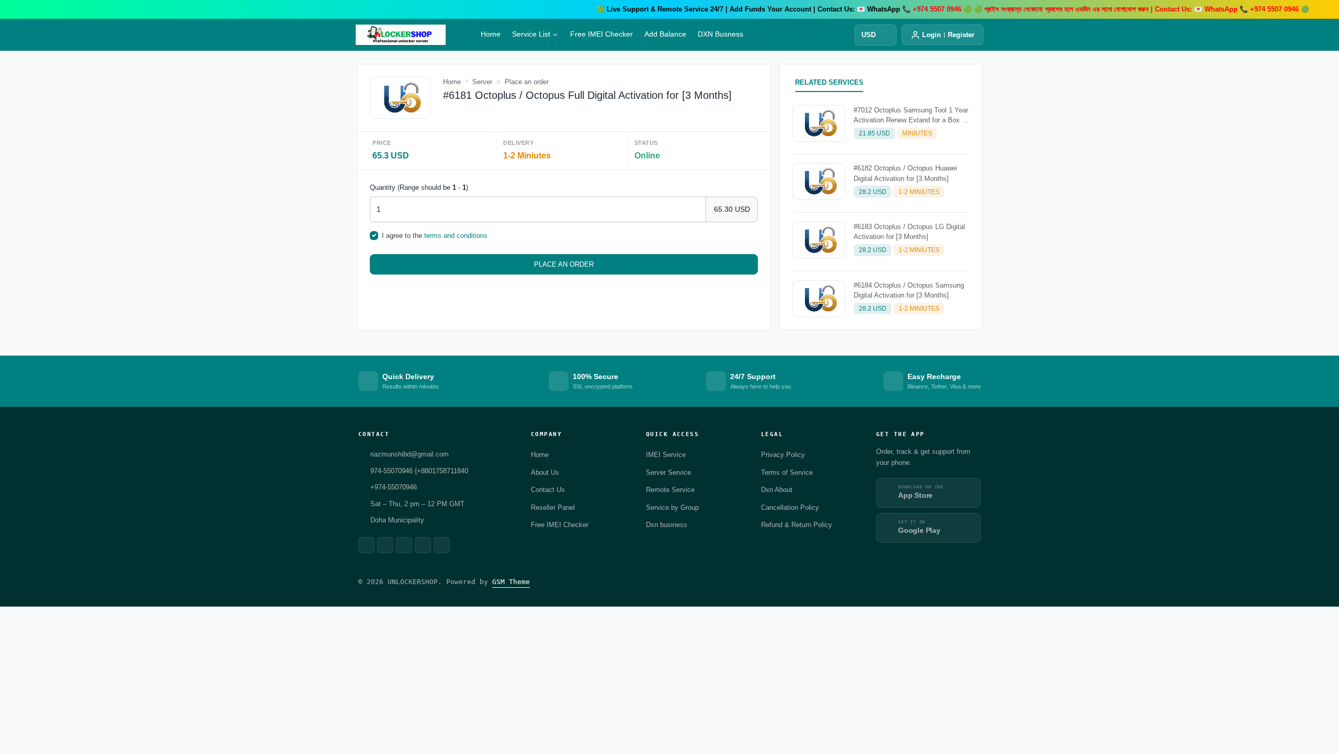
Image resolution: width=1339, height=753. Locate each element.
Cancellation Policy (790, 507)
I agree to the (434, 235)
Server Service (668, 472)
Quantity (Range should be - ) (419, 187)
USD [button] (868, 35)
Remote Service (670, 490)
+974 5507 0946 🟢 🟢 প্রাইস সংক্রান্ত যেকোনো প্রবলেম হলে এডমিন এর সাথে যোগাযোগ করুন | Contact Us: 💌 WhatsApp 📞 (1041, 9)
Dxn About (776, 490)
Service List (531, 34)
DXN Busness (720, 34)
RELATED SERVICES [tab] (829, 82)
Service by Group (672, 507)
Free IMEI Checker (601, 34)
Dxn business (666, 525)
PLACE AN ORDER (564, 264)
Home (491, 34)
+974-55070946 (393, 487)
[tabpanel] (880, 212)
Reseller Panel (553, 507)
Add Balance (665, 34)
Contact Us (548, 490)
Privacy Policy (783, 455)
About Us (545, 472)
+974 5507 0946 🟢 (1239, 9)
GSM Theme (511, 582)
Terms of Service (787, 472)
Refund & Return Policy (796, 525)
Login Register (948, 35)
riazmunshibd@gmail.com (409, 454)
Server (482, 82)
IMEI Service (666, 455)
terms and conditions (455, 235)
